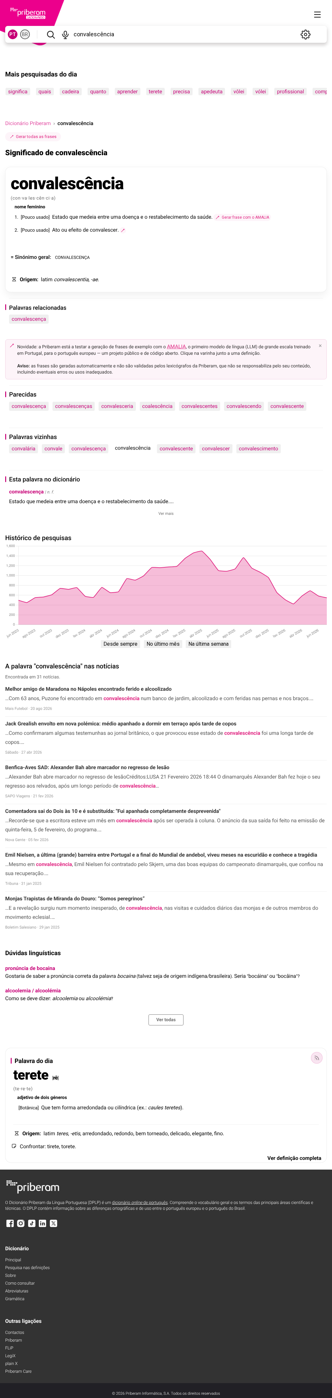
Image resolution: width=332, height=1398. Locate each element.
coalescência (157, 406)
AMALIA (176, 346)
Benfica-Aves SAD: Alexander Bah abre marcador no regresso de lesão (87, 767)
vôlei (238, 91)
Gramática (14, 1299)
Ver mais (166, 513)
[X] (53, 1226)
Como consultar (20, 1283)
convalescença (29, 319)
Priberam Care (18, 1371)
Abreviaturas (16, 1291)
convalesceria (117, 406)
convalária (23, 448)
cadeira (70, 91)
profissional (290, 91)
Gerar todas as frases (36, 136)
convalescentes (200, 406)
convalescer (216, 448)
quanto (98, 91)
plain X (11, 1363)
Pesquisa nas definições (27, 1267)
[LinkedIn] (42, 1226)
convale (53, 448)
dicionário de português (140, 1202)
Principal (13, 1260)
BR (25, 34)
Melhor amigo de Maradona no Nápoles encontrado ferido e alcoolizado (88, 689)
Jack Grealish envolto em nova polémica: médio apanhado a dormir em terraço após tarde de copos (120, 724)
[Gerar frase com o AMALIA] (123, 230)
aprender (127, 91)
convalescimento (258, 448)
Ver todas (166, 1020)
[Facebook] (10, 1226)
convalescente (287, 406)
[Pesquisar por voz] (65, 34)
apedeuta (211, 91)
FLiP (9, 1348)
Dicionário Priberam (28, 123)
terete (155, 91)
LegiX (10, 1356)
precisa (181, 91)
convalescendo (244, 406)
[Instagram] (21, 1226)
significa (18, 91)
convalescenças (73, 406)
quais (45, 91)
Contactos (14, 1332)
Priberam (13, 1340)
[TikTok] (32, 1226)
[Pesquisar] (50, 34)
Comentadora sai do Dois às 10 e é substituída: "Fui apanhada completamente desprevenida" (112, 811)
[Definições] (305, 34)
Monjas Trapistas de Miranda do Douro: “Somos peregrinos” (75, 898)
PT (12, 34)
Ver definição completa (294, 1158)
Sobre (10, 1275)
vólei (260, 91)
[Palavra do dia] (317, 1058)
